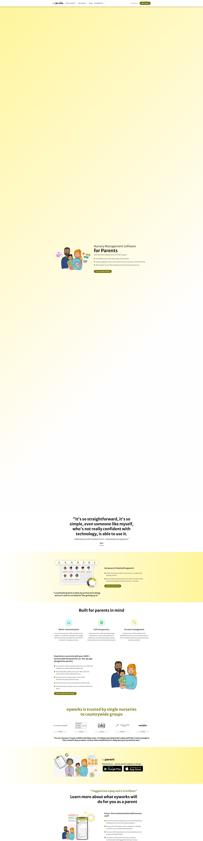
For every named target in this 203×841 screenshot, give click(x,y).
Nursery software (70, 3)
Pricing (91, 3)
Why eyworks (82, 3)
